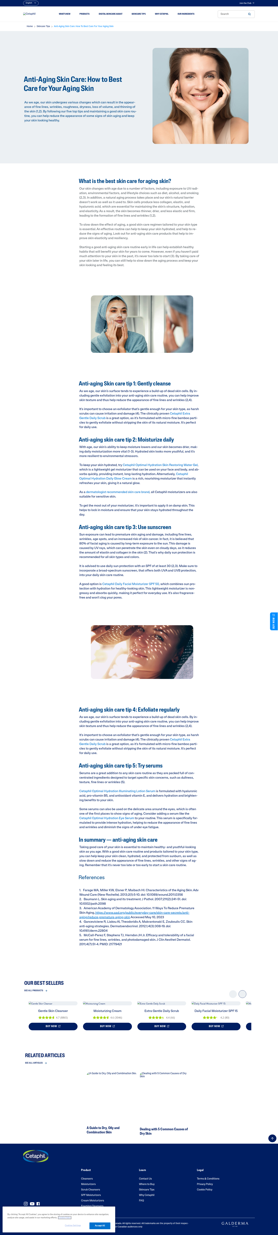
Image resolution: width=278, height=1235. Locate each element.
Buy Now (52, 1026)
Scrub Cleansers (90, 1190)
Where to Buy (147, 1184)
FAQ (141, 1200)
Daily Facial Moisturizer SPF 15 (216, 1011)
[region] (59, 1219)
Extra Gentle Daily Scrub (161, 1011)
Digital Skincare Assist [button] (110, 14)
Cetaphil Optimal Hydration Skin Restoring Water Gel (160, 465)
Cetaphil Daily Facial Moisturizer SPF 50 (130, 584)
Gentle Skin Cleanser (53, 1011)
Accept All (100, 1226)
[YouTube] (32, 1204)
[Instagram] (25, 1203)
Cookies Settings (73, 1226)
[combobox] (236, 14)
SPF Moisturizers (91, 1195)
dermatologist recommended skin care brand (117, 492)
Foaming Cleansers (92, 1206)
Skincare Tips (146, 1190)
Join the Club (245, 3)
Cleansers (87, 1179)
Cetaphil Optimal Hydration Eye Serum (106, 818)
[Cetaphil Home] (29, 14)
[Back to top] (272, 1138)
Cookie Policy (204, 1190)
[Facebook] (38, 1204)
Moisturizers (88, 1184)
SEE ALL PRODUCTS (33, 991)
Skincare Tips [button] (139, 14)
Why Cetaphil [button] (161, 14)
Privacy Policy (205, 1184)
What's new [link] (64, 14)
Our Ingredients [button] (186, 14)
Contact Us (145, 1179)
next (242, 997)
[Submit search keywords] (249, 14)
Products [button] (84, 14)
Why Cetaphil (146, 1195)
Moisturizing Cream (107, 1011)
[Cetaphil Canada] (35, 1156)
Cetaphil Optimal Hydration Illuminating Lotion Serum (117, 791)
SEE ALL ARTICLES (34, 1063)
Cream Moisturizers (92, 1200)
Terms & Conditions (208, 1179)
